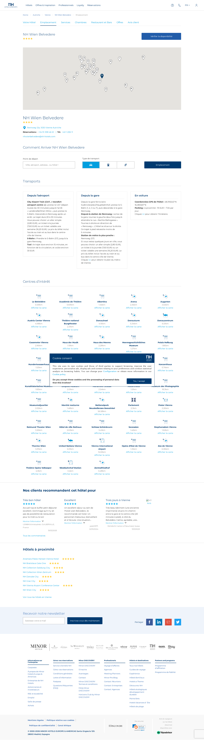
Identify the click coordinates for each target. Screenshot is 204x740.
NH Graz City (29, 581)
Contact (82, 677)
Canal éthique (64, 725)
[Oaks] (162, 647)
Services (65, 22)
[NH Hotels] (152, 647)
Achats (31, 705)
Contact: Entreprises (113, 685)
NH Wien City (29, 590)
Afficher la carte (38, 308)
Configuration (110, 371)
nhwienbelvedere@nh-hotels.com (39, 136)
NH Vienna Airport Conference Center (41, 585)
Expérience (134, 673)
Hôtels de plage (136, 706)
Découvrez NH (136, 685)
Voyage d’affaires (111, 666)
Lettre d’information (62, 677)
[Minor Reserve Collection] (99, 647)
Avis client (133, 22)
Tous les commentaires (34, 535)
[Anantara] (54, 647)
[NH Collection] (112, 647)
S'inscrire (83, 669)
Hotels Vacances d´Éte (139, 702)
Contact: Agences (112, 689)
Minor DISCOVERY (87, 666)
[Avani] (133, 647)
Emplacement (48, 22)
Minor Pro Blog (111, 677)
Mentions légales (36, 720)
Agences (108, 669)
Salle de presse (34, 701)
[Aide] (172, 5)
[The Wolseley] (77, 647)
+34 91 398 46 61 (46, 132)
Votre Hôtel (29, 22)
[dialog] (102, 370)
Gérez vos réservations (63, 669)
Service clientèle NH (62, 666)
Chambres (80, 22)
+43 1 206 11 (67, 132)
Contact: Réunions (112, 681)
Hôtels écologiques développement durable (138, 692)
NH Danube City (31, 576)
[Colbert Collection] (142, 647)
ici (90, 260)
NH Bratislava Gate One (34, 563)
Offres (120, 22)
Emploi (31, 697)
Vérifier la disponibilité (161, 36)
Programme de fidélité (165, 672)
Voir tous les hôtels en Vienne (37, 597)
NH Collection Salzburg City (36, 567)
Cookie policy (59, 374)
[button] (102, 76)
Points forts (134, 698)
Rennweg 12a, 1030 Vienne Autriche (44, 127)
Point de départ (30, 159)
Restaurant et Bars (101, 22)
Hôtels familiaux (136, 677)
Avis (149, 503)
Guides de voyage (137, 669)
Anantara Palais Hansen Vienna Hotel (41, 559)
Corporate (32, 667)
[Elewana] (64, 647)
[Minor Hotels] (39, 647)
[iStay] (171, 647)
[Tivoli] (90, 647)
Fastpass (57, 681)
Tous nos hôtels (136, 666)
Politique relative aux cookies (60, 720)
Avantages (83, 673)
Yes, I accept (139, 381)
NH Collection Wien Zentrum (37, 572)
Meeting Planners (112, 673)
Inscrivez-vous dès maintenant (85, 620)
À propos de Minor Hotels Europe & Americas (36, 674)
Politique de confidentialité (42, 725)
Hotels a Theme (136, 681)
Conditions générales (62, 673)
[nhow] (123, 647)
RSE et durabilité (35, 694)
